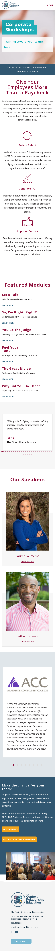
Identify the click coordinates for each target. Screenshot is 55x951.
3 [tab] (21, 765)
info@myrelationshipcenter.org (24, 927)
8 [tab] (41, 765)
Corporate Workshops (35, 67)
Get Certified (10, 829)
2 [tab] (17, 765)
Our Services (14, 67)
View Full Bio (27, 561)
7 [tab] (37, 765)
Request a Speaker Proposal (19, 839)
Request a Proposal (28, 71)
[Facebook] (12, 932)
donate (23, 941)
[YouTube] (16, 932)
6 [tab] (33, 765)
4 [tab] (25, 765)
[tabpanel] (27, 433)
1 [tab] (13, 765)
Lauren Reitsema (28, 556)
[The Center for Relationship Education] (10, 5)
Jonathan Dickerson (27, 636)
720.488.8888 (17, 923)
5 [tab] (29, 765)
